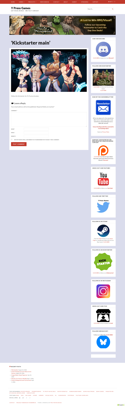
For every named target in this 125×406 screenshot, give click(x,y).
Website (13, 136)
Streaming (84, 2)
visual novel (49, 395)
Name (13, 129)
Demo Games (100, 391)
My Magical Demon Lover (17, 393)
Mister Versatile (62, 391)
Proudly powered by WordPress (26, 402)
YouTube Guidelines (82, 395)
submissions (62, 395)
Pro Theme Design (56, 402)
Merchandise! (14, 370)
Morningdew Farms (75, 391)
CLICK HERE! (106, 242)
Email (13, 132)
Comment (14, 110)
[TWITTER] (23, 397)
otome (35, 395)
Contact (56, 2)
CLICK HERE (96, 58)
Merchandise (44, 2)
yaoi (22, 395)
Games (21, 2)
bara (17, 395)
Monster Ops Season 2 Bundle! (19, 378)
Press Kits (31, 2)
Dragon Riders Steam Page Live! (19, 375)
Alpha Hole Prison (88, 391)
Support (95, 2)
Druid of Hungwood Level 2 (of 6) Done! (21, 380)
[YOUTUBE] (20, 397)
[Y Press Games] (62, 25)
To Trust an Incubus (49, 391)
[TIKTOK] (26, 397)
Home (13, 2)
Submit (74, 2)
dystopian (71, 395)
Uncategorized (25, 391)
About (66, 2)
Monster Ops (110, 391)
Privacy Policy (105, 132)
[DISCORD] (30, 397)
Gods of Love (31, 393)
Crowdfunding (36, 391)
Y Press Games (20, 8)
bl (56, 395)
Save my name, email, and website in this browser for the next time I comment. (36, 139)
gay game (28, 395)
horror (41, 395)
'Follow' (100, 238)
